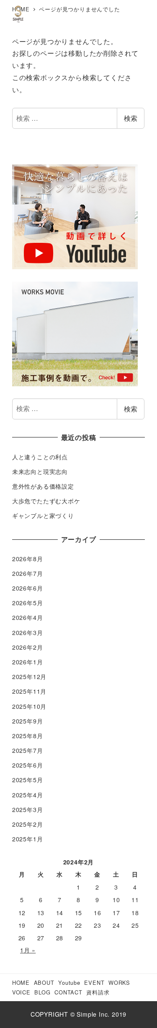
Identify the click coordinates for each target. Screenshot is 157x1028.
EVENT (94, 982)
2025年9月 (27, 721)
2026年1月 (27, 662)
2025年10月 (29, 706)
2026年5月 (27, 603)
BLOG (42, 992)
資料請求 (97, 992)
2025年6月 (27, 765)
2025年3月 (27, 809)
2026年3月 (27, 632)
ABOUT (44, 982)
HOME (21, 982)
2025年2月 (27, 824)
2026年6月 (27, 588)
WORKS (119, 982)
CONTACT (68, 992)
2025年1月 (27, 839)
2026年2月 (27, 647)
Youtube (69, 982)
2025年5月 (27, 780)
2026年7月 (27, 573)
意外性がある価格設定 (43, 486)
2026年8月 (27, 558)
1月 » (28, 950)
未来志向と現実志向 (40, 471)
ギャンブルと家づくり (43, 515)
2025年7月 (27, 750)
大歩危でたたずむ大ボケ (46, 501)
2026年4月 (27, 617)
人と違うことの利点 (40, 457)
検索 (130, 118)
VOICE (21, 992)
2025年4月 (27, 795)
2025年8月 (27, 735)
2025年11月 (29, 691)
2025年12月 (29, 676)
